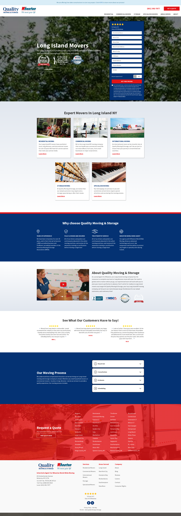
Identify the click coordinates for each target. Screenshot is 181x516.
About (117, 468)
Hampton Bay (103, 475)
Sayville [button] (130, 441)
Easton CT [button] (96, 420)
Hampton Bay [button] (114, 429)
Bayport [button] (77, 413)
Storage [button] (137, 14)
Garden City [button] (96, 429)
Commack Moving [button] (98, 416)
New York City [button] (79, 438)
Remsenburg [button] (79, 441)
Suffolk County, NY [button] (134, 451)
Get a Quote (171, 8)
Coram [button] (112, 416)
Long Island (102, 468)
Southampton (103, 482)
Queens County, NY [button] (99, 451)
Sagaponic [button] (113, 441)
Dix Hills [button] (95, 426)
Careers (117, 479)
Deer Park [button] (78, 426)
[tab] (118, 364)
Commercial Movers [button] (123, 14)
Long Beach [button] (132, 432)
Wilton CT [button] (131, 423)
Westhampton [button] (115, 447)
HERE (101, 2)
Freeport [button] (78, 429)
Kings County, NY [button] (80, 451)
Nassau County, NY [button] (116, 451)
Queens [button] (130, 438)
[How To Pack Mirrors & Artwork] (63, 284)
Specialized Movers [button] (150, 14)
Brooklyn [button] (78, 416)
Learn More (48, 69)
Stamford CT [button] (97, 423)
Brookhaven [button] (132, 413)
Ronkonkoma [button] (97, 441)
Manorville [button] (113, 435)
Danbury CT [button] (78, 420)
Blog (116, 471)
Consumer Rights (120, 486)
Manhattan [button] (96, 435)
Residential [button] (108, 14)
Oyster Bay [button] (113, 438)
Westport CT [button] (114, 423)
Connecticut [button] (132, 416)
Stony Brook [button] (79, 447)
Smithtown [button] (96, 444)
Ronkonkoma (103, 479)
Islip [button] (94, 432)
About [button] (175, 14)
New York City (103, 471)
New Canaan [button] (79, 423)
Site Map (94, 507)
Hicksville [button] (78, 432)
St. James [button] (131, 444)
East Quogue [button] (132, 426)
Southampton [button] (114, 444)
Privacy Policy (122, 96)
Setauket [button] (78, 444)
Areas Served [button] (166, 14)
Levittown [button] (113, 432)
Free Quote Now (46, 436)
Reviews (117, 475)
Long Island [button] (78, 435)
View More (102, 486)
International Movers (87, 476)
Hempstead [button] (132, 429)
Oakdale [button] (95, 438)
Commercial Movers (89, 471)
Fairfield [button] (113, 420)
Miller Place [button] (132, 435)
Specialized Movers (89, 485)
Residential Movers (89, 468)
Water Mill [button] (96, 447)
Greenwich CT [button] (132, 420)
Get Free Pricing (127, 81)
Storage (85, 481)
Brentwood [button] (96, 413)
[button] (118, 364)
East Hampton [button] (115, 426)
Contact (117, 482)
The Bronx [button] (113, 413)
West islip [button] (131, 447)
